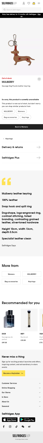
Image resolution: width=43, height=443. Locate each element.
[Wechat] (23, 428)
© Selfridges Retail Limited (21, 439)
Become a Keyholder (11, 373)
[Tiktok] (16, 428)
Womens (11, 274)
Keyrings (9, 139)
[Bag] (34, 3)
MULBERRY (8, 82)
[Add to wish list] (39, 79)
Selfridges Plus (10, 157)
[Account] (23, 3)
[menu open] (39, 3)
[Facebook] (4, 428)
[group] (21, 329)
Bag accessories (11, 281)
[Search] (4, 9)
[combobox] (23, 9)
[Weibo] (29, 428)
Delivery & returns (12, 147)
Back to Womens (21, 127)
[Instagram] (10, 428)
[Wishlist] (28, 3)
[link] (10, 338)
